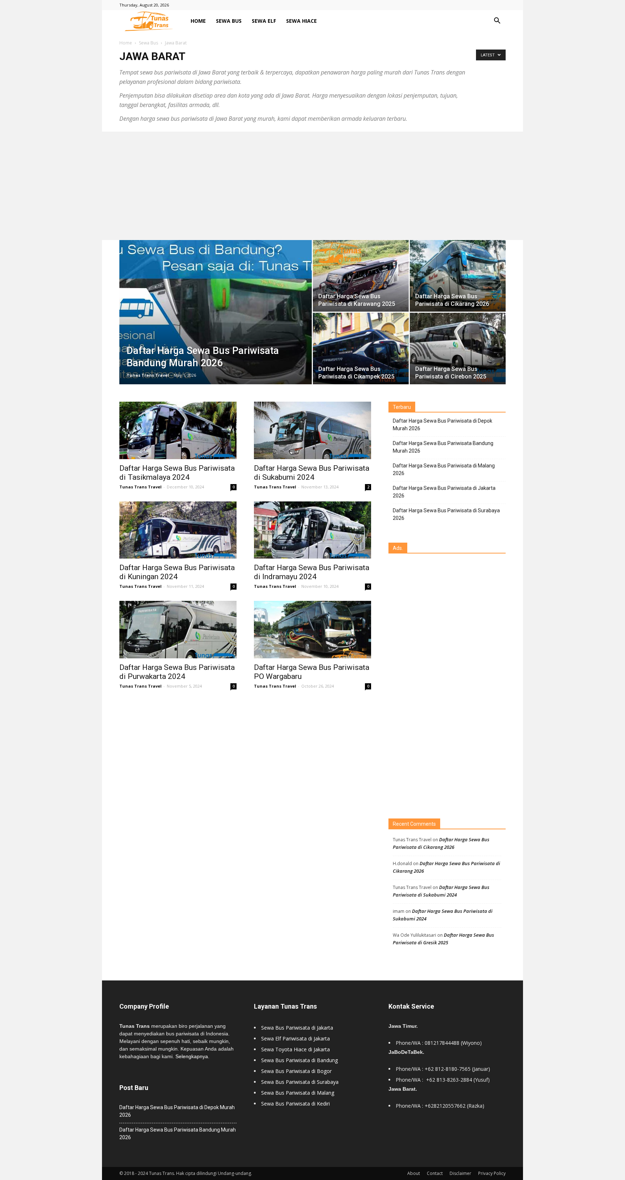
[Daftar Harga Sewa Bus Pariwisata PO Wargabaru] (312, 629)
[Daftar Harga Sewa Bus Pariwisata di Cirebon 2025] (458, 349)
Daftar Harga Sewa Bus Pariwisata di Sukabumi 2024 (311, 473)
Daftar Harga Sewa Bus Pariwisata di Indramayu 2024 (311, 572)
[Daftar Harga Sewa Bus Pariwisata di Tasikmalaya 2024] (178, 430)
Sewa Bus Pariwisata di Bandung (299, 1060)
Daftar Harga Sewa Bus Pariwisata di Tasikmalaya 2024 (177, 473)
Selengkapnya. (192, 1056)
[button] (497, 21)
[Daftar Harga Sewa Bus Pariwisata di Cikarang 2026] (458, 276)
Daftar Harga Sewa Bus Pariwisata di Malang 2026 (444, 469)
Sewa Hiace (301, 20)
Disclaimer (460, 1173)
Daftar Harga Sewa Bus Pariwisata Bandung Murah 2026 (443, 447)
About (413, 1173)
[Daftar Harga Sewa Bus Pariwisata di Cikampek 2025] (361, 349)
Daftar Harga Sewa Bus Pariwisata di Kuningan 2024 (177, 572)
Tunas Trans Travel (148, 375)
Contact (435, 1173)
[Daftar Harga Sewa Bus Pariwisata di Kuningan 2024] (178, 530)
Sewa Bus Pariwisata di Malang (297, 1092)
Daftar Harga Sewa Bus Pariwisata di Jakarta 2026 (444, 492)
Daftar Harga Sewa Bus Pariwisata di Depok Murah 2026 (442, 424)
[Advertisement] (312, 185)
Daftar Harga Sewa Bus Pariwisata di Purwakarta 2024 (177, 672)
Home (198, 20)
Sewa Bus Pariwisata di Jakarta (297, 1027)
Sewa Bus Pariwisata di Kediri (295, 1103)
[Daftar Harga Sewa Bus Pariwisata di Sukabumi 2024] (312, 430)
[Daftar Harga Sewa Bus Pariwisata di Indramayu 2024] (312, 530)
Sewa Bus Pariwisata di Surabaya (300, 1081)
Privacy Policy (492, 1173)
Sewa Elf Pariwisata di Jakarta (295, 1038)
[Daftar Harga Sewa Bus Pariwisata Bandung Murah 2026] (215, 312)
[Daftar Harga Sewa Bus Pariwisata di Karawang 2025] (361, 275)
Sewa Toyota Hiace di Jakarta (295, 1049)
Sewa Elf (264, 20)
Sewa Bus (229, 20)
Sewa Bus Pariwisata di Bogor (296, 1071)
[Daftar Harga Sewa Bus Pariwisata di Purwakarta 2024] (178, 629)
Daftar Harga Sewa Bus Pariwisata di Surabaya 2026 (446, 514)
